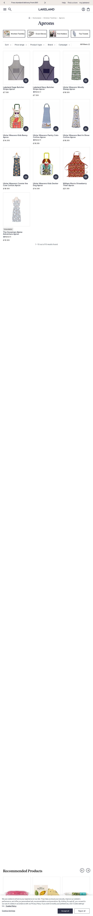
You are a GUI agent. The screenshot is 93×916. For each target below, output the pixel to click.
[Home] (29, 18)
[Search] (10, 9)
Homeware (37, 18)
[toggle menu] (5, 9)
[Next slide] (88, 870)
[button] (5, 2)
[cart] (88, 9)
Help (64, 3)
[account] (83, 9)
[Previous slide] (82, 870)
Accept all (65, 911)
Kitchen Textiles (50, 18)
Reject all (81, 911)
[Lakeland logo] (46, 9)
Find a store (73, 3)
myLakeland (84, 3)
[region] (46, 905)
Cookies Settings (8, 911)
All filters (84, 44)
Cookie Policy (11, 906)
